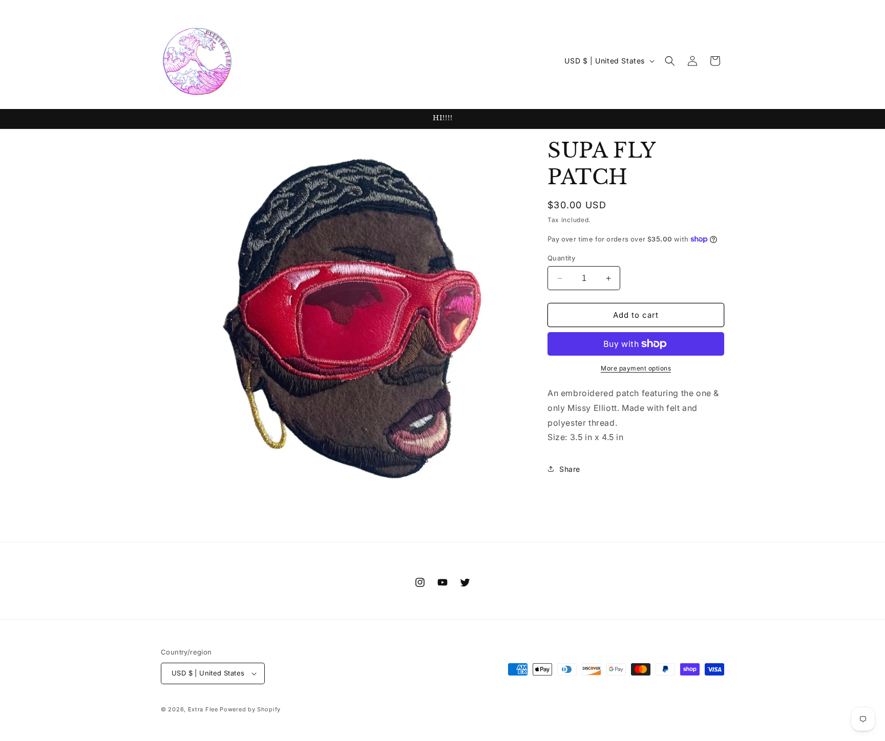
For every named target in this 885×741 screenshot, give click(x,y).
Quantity (561, 258)
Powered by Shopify (250, 709)
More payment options (636, 368)
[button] (670, 61)
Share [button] (569, 469)
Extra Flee (203, 709)
